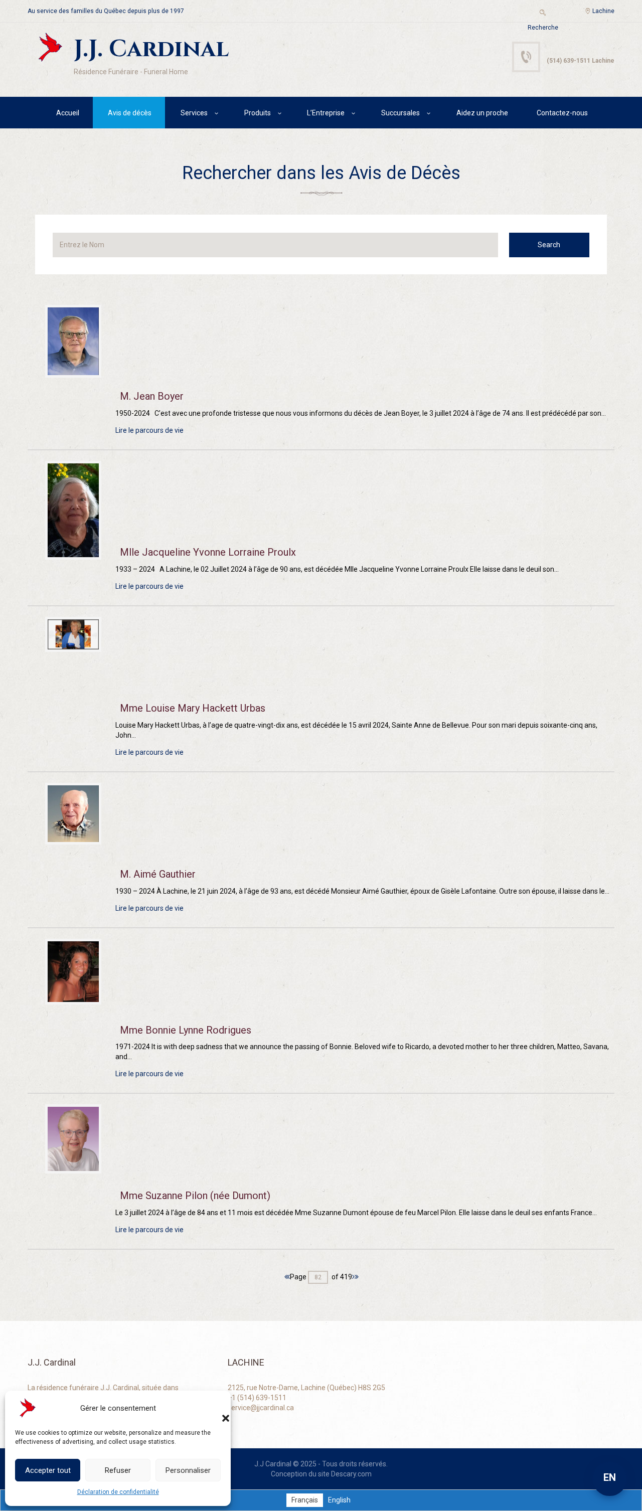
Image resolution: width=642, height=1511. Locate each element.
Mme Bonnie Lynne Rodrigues (185, 1030)
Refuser (118, 1470)
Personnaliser (188, 1470)
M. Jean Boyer (152, 396)
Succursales (400, 113)
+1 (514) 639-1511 (257, 1398)
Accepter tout (48, 1470)
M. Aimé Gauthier (158, 874)
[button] (216, 1408)
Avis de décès (129, 113)
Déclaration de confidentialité (118, 1491)
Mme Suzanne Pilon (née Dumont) (195, 1196)
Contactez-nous (562, 113)
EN (609, 1477)
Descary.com (351, 1474)
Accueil (67, 113)
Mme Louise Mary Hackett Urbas (192, 708)
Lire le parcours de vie (149, 430)
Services (194, 113)
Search (549, 245)
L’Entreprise (326, 113)
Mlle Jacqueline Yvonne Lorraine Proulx (208, 552)
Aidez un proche (482, 113)
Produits (257, 113)
